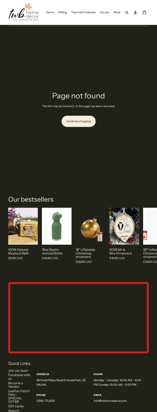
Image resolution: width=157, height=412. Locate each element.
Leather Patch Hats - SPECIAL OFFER (19, 396)
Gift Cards (16, 406)
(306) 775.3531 (45, 401)
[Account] (135, 12)
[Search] (126, 12)
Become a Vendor (15, 385)
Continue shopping (78, 121)
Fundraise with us (19, 377)
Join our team (18, 371)
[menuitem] (116, 12)
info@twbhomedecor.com (110, 401)
